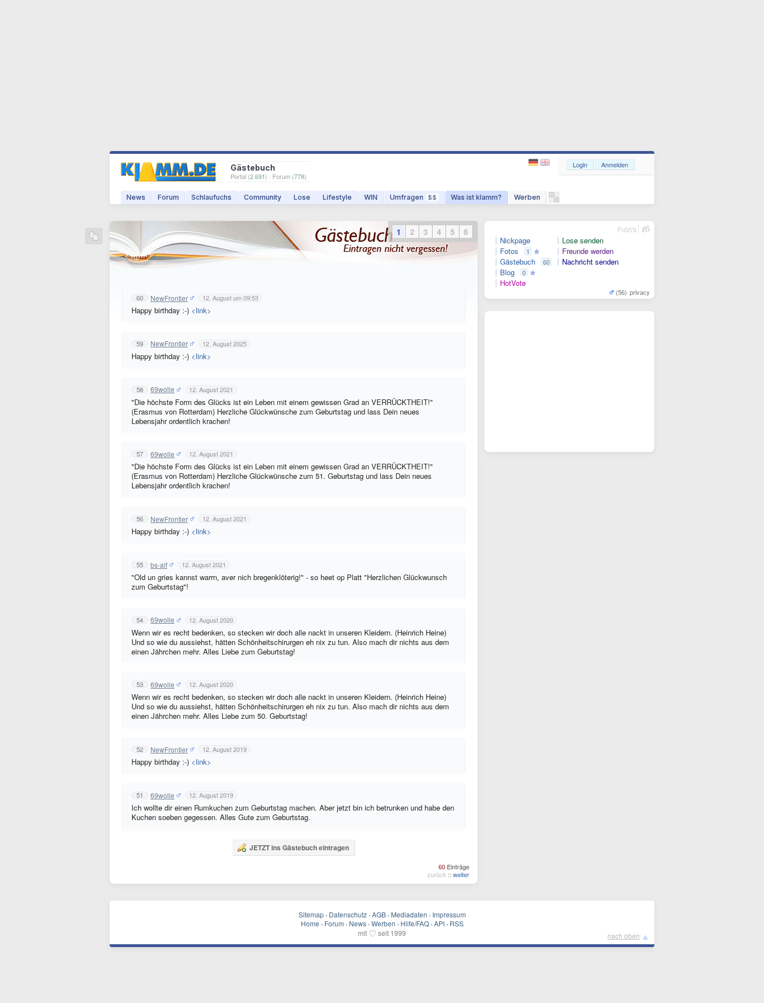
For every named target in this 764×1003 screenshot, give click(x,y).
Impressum (449, 914)
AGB (379, 914)
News (135, 197)
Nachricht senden (590, 261)
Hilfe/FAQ (414, 923)
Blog (507, 272)
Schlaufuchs (211, 197)
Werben (527, 197)
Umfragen (413, 197)
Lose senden (582, 240)
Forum (168, 197)
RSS (457, 923)
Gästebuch (517, 261)
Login (580, 164)
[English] (545, 162)
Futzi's (626, 229)
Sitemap (311, 914)
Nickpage (515, 240)
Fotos (509, 251)
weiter (461, 874)
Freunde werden (588, 251)
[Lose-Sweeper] (554, 200)
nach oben (623, 935)
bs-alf (158, 565)
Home (310, 923)
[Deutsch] (534, 162)
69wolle (162, 389)
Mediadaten (409, 914)
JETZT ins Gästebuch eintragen (299, 847)
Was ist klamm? (476, 197)
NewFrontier (169, 298)
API (439, 923)
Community (262, 197)
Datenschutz (348, 914)
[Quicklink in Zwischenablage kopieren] (94, 237)
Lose (302, 197)
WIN (371, 197)
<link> (201, 310)
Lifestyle (337, 197)
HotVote (513, 283)
